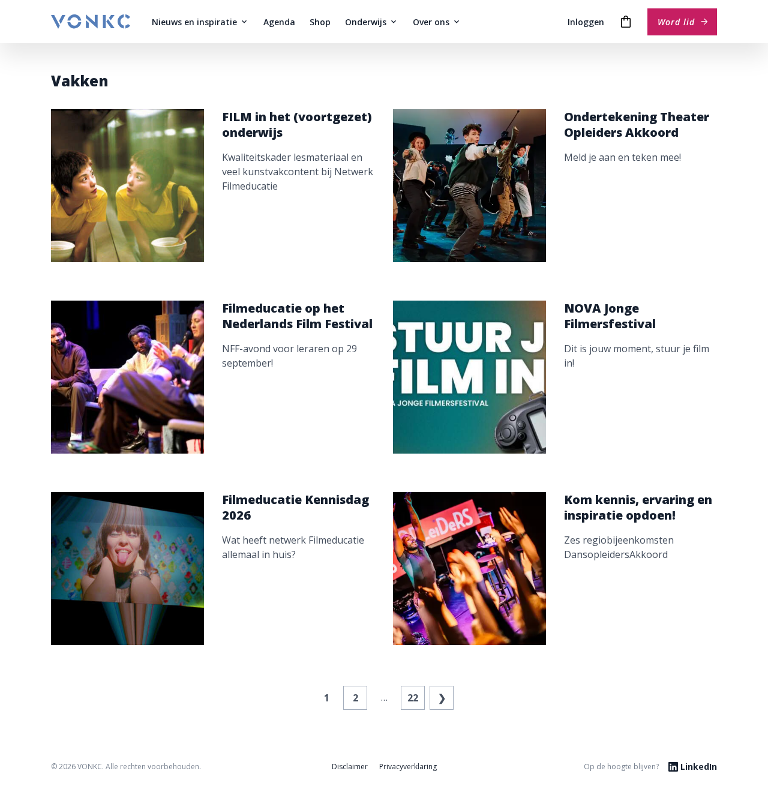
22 (412, 697)
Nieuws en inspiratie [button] (194, 22)
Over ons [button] (431, 22)
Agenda (279, 22)
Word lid (676, 22)
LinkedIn (698, 766)
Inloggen (586, 22)
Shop (320, 22)
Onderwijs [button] (365, 22)
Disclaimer (350, 766)
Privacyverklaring (408, 766)
